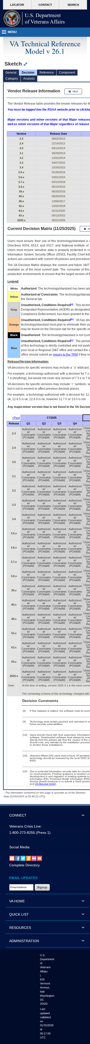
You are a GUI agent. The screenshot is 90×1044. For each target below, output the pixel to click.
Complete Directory (24, 865)
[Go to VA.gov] (34, 19)
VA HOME (17, 901)
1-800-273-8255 (22, 833)
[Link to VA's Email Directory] (12, 858)
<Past (16, 418)
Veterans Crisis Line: (25, 826)
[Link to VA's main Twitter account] (23, 858)
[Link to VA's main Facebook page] (17, 858)
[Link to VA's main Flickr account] (34, 858)
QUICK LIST (19, 914)
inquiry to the (65, 354)
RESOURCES (20, 928)
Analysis (29, 78)
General (11, 72)
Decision (28, 72)
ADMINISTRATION (24, 941)
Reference (47, 72)
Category (12, 78)
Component (67, 72)
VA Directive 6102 (45, 783)
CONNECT (17, 815)
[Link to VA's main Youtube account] (39, 858)
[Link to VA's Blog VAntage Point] (28, 858)
